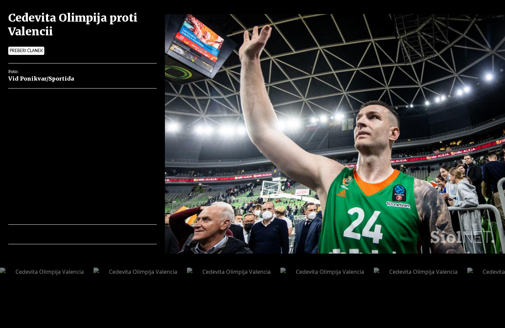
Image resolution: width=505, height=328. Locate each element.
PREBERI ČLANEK (26, 51)
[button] (43, 234)
